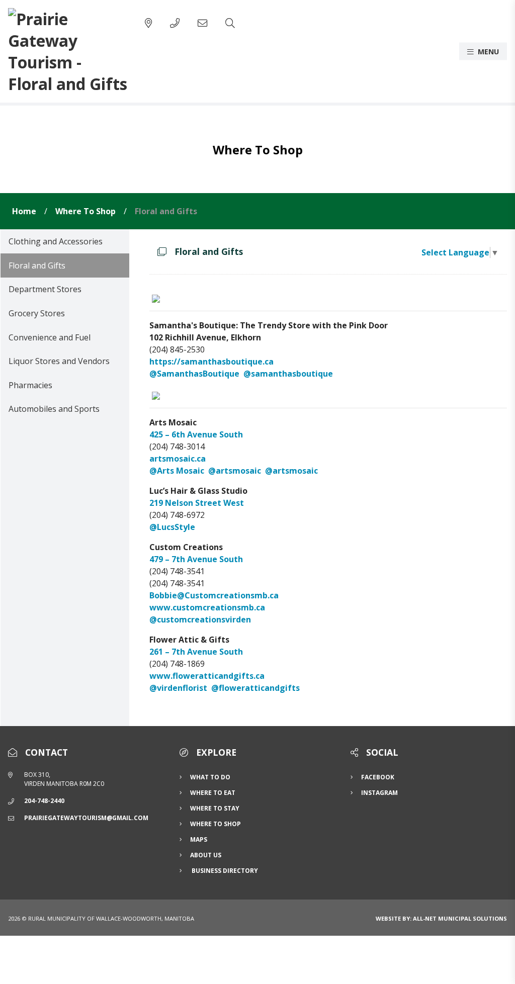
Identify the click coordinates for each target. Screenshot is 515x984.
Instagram (379, 792)
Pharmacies (30, 385)
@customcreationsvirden (200, 619)
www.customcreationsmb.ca (207, 607)
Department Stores (45, 289)
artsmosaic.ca (177, 458)
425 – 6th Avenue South (196, 434)
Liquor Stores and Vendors (59, 361)
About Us (205, 855)
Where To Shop (85, 211)
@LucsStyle (172, 526)
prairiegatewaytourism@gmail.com (86, 818)
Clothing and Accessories (56, 241)
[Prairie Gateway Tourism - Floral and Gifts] (68, 51)
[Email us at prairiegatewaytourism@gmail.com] (202, 23)
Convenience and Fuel (50, 337)
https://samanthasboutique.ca (211, 361)
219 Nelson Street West (196, 502)
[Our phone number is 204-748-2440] (175, 23)
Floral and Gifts (166, 211)
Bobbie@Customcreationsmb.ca (214, 595)
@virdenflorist (178, 687)
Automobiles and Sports (54, 408)
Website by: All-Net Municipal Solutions (441, 918)
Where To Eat (212, 792)
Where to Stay (214, 808)
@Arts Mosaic (176, 470)
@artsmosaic (234, 470)
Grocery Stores (37, 313)
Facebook (377, 777)
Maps (198, 839)
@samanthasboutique (288, 373)
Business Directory (224, 870)
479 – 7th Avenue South (196, 559)
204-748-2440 (44, 800)
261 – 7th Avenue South (196, 651)
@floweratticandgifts (255, 687)
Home (24, 211)
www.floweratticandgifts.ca (207, 675)
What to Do (210, 777)
